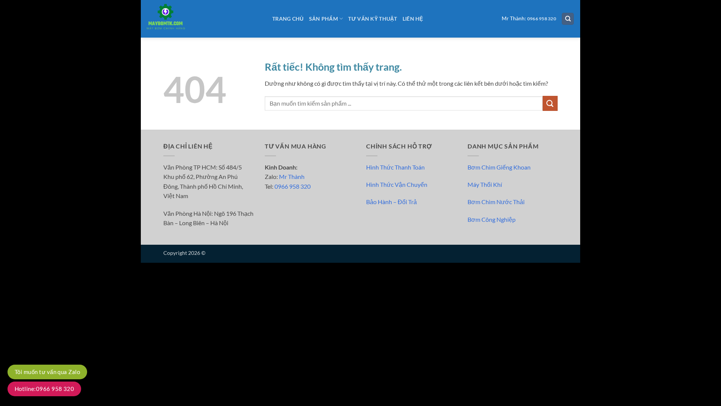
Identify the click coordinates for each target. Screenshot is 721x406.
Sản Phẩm (323, 18)
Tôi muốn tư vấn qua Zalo (47, 371)
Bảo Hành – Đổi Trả (391, 201)
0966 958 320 (541, 18)
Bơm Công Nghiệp (492, 219)
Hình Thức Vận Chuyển (396, 184)
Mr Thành (292, 176)
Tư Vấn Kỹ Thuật (372, 18)
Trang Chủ (288, 18)
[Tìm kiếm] (568, 19)
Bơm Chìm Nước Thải (496, 201)
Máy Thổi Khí (485, 184)
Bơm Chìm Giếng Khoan (499, 167)
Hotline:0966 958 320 (44, 388)
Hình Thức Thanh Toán (395, 167)
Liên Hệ (413, 18)
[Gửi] (550, 103)
